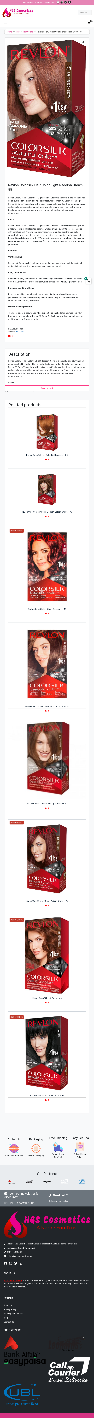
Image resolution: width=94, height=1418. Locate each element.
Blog (6, 1318)
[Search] (89, 12)
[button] (83, 42)
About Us (8, 1305)
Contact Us (9, 1322)
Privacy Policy (10, 1309)
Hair (17, 32)
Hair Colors (28, 32)
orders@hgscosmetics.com (20, 1256)
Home (9, 32)
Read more (46, 388)
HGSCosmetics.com (13, 1280)
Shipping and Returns (13, 1313)
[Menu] (5, 23)
